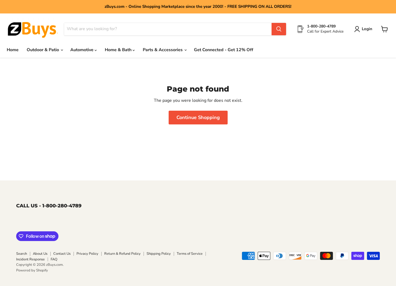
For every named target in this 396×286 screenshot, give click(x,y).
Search (21, 253)
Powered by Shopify (32, 270)
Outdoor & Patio (43, 50)
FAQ (54, 259)
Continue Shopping (198, 117)
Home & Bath (119, 50)
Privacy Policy (87, 253)
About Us (40, 253)
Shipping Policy (159, 253)
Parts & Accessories (163, 50)
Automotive (82, 50)
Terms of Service (190, 253)
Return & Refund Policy (122, 253)
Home (13, 50)
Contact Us (62, 253)
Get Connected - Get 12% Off (223, 50)
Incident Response (30, 259)
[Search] (279, 29)
